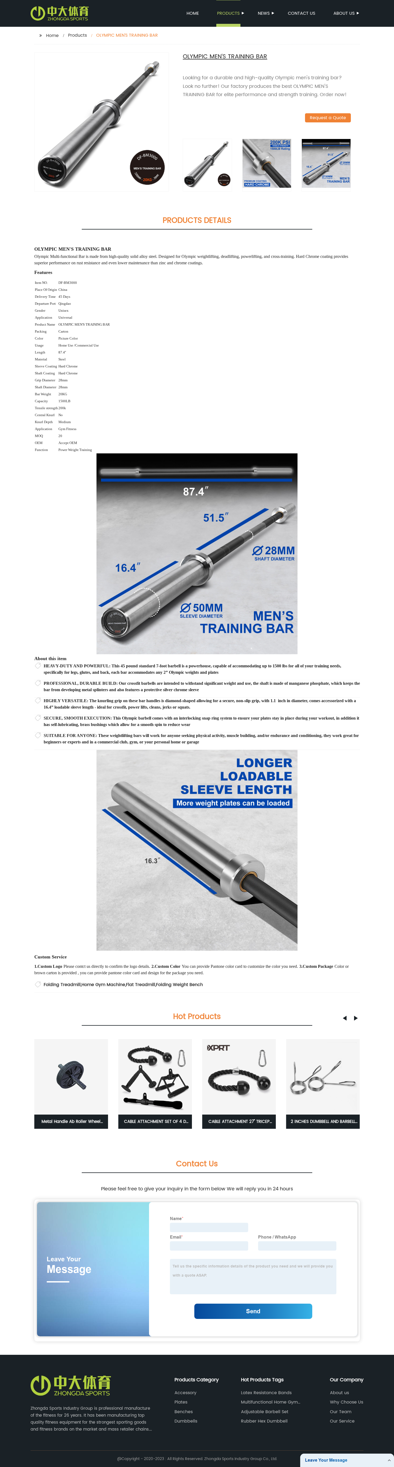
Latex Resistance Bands (266, 1393)
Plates (180, 1402)
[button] (345, 1018)
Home (193, 13)
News (264, 13)
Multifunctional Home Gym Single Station (269, 1402)
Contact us (301, 13)
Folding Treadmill (62, 984)
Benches (183, 1412)
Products (228, 13)
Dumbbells (185, 1421)
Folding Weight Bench (179, 984)
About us (344, 13)
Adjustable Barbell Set (264, 1412)
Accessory (185, 1393)
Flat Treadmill (140, 984)
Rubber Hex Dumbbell (264, 1421)
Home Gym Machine (103, 984)
